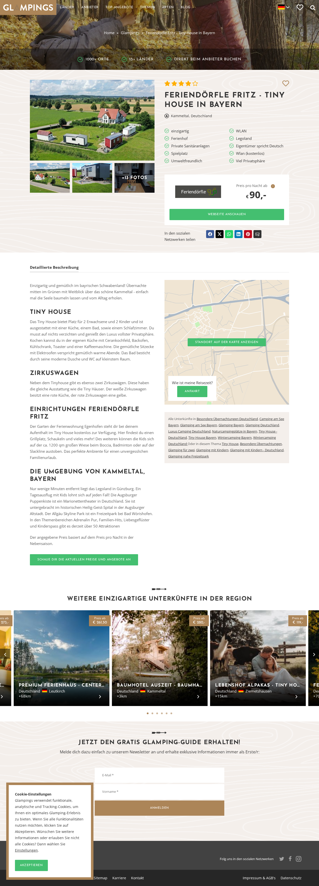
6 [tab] (171, 713)
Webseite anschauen (227, 214)
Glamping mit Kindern (212, 450)
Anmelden (159, 807)
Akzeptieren (31, 865)
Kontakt (137, 878)
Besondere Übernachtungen (261, 444)
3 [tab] (157, 713)
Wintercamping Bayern (235, 437)
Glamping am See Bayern (198, 425)
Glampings (130, 32)
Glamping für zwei (181, 450)
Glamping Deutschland (262, 425)
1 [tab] (148, 713)
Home (109, 32)
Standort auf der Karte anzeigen (226, 342)
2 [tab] (152, 713)
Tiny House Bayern (202, 437)
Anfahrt (192, 391)
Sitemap (100, 878)
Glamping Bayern (231, 425)
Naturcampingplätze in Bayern (234, 431)
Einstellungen (26, 850)
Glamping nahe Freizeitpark (188, 456)
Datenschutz (291, 878)
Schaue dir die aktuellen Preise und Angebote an (84, 559)
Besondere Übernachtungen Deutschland (227, 419)
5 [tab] (166, 713)
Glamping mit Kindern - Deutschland (257, 450)
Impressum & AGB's (259, 878)
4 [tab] (162, 713)
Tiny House (230, 444)
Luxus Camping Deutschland (189, 431)
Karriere (119, 878)
